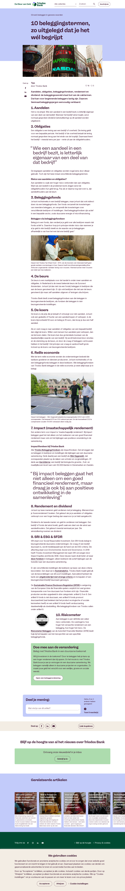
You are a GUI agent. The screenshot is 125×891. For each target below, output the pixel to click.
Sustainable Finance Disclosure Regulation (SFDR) (57, 585)
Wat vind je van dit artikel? (39, 708)
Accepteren (44, 884)
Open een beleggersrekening (48, 678)
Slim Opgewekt (77, 456)
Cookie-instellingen (79, 883)
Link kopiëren (86, 726)
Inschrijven (104, 4)
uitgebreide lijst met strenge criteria (56, 577)
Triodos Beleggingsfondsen (47, 450)
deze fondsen (37, 559)
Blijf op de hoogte (83, 843)
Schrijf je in (62, 759)
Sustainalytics (61, 571)
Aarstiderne (44, 462)
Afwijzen (60, 884)
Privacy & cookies (102, 843)
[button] (122, 812)
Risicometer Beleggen (41, 631)
